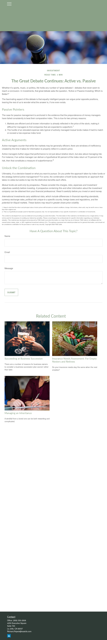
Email (7, 252)
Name (7, 236)
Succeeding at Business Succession (24, 359)
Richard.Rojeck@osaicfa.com (19, 631)
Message (9, 268)
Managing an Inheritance (18, 413)
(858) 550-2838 (19, 620)
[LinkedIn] (9, 636)
